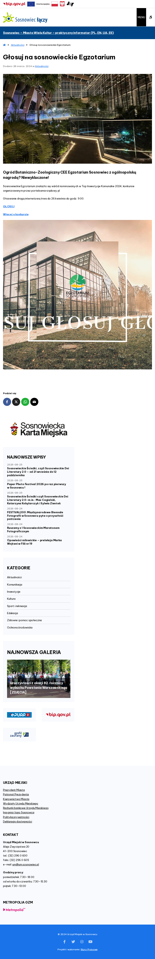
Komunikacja (14, 584)
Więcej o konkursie (16, 214)
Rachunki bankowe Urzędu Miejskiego (25, 808)
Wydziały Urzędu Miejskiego (20, 803)
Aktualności (17, 44)
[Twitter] (73, 942)
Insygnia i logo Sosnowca (18, 812)
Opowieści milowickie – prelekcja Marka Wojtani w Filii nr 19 (34, 542)
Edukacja (12, 613)
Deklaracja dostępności (17, 821)
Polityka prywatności (16, 817)
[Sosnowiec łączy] (25, 18)
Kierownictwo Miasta (16, 799)
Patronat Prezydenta (16, 794)
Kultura (11, 598)
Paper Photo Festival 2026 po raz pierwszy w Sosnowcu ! (36, 485)
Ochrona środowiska (19, 627)
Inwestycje (13, 591)
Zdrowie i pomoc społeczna (24, 620)
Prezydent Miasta (14, 790)
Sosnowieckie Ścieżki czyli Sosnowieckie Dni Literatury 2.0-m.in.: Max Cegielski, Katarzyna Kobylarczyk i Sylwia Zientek (37, 500)
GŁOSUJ (9, 206)
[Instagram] (82, 942)
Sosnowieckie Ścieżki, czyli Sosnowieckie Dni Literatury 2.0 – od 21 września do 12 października (38, 472)
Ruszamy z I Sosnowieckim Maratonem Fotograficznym (33, 529)
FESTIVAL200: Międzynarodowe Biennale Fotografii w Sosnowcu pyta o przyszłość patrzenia (35, 516)
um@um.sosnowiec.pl (25, 864)
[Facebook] (65, 942)
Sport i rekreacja (17, 606)
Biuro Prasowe (89, 949)
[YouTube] (90, 942)
